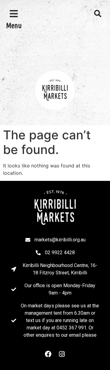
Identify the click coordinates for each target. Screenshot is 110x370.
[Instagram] (61, 354)
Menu (14, 25)
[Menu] (13, 13)
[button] (97, 13)
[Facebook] (48, 354)
